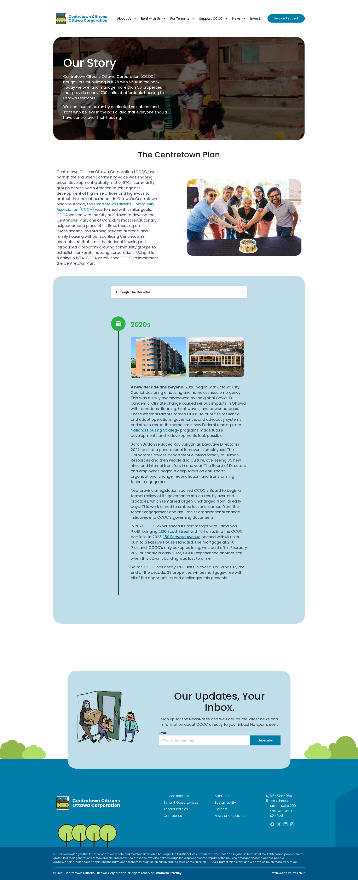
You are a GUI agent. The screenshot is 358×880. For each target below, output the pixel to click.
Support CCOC (211, 18)
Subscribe (265, 740)
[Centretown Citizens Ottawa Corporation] (81, 18)
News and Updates (230, 815)
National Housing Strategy (155, 430)
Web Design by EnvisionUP (288, 873)
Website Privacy (168, 873)
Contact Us (173, 815)
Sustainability (225, 802)
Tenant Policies (176, 809)
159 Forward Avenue (181, 536)
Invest (255, 18)
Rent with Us (151, 18)
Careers (221, 809)
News (236, 18)
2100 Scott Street (174, 531)
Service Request (286, 18)
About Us (124, 18)
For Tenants (180, 18)
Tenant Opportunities (181, 802)
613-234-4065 (281, 795)
